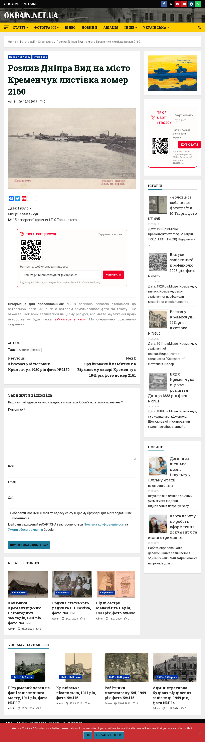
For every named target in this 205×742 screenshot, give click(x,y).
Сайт (11, 498)
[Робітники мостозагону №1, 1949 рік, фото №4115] (127, 667)
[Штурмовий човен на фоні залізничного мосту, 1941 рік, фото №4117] (30, 667)
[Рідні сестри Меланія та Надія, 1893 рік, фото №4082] (116, 584)
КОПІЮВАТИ (113, 274)
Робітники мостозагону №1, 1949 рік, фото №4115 (125, 692)
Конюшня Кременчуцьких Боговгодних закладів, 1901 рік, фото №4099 (25, 613)
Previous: (38, 364)
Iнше (129, 27)
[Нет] (200, 733)
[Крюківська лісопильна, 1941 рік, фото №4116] (78, 667)
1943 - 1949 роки (119, 677)
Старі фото (40, 57)
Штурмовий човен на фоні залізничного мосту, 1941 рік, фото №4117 (29, 695)
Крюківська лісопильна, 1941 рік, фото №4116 (76, 692)
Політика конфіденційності (104, 524)
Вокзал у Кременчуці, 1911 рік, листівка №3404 (171, 322)
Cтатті (19, 27)
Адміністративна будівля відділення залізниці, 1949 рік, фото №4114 (172, 695)
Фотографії (45, 27)
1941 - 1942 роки (22, 677)
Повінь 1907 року (19, 57)
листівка (23, 349)
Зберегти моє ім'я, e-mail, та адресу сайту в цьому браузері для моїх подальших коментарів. (72, 515)
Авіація (110, 27)
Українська (154, 27)
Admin (12, 101)
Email (12, 482)
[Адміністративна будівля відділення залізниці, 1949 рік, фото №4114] (175, 667)
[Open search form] (199, 28)
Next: (106, 367)
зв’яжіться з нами (70, 319)
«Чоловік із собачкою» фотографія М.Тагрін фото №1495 (172, 208)
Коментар (16, 409)
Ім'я (11, 466)
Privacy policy (109, 735)
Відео (70, 27)
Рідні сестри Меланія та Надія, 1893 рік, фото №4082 (115, 608)
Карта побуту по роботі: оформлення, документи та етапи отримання (172, 527)
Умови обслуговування (25, 530)
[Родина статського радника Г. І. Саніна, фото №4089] (72, 584)
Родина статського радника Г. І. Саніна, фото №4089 (71, 608)
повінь (36, 349)
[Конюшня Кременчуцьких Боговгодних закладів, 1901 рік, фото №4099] (28, 584)
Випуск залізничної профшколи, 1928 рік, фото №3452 (171, 265)
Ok (87, 735)
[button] (6, 27)
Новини (89, 27)
